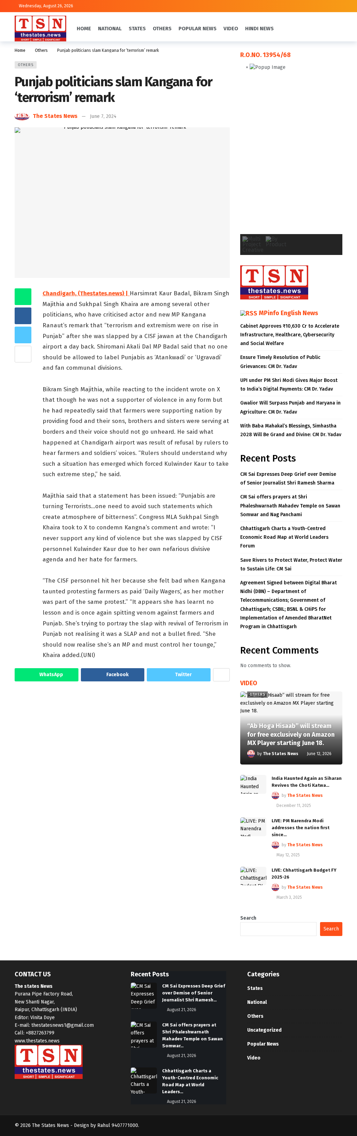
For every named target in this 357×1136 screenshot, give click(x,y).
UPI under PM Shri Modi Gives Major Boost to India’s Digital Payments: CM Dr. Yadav (288, 384)
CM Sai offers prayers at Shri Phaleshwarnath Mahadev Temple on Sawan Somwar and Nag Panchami (290, 505)
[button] (251, 157)
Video (253, 1058)
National (257, 1002)
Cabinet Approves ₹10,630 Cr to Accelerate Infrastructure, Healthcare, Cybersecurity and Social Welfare (289, 334)
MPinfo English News (288, 313)
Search (248, 918)
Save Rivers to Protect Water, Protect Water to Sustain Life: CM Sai (291, 564)
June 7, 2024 (103, 116)
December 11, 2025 (293, 805)
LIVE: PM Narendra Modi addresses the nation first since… (300, 827)
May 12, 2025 (288, 855)
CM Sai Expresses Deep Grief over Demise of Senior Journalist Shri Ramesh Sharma (288, 478)
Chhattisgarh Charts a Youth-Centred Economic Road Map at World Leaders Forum (284, 537)
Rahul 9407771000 (117, 1125)
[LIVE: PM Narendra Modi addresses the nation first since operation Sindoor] (253, 826)
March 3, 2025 (289, 897)
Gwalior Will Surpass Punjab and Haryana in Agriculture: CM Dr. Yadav (290, 407)
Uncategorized (264, 1030)
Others (25, 65)
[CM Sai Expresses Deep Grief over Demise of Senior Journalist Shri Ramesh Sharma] (144, 996)
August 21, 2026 (181, 1009)
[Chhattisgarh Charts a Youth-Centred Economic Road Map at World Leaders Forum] (144, 1080)
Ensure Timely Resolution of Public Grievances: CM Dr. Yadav (280, 361)
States (255, 988)
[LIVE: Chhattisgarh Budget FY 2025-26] (253, 876)
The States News (55, 116)
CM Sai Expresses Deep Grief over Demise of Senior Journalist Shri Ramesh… (193, 992)
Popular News (263, 1044)
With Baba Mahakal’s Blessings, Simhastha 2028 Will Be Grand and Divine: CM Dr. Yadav (290, 430)
